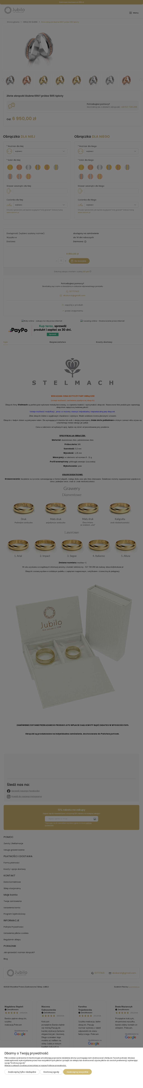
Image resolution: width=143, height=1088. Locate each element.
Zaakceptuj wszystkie (77, 1072)
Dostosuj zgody (51, 1072)
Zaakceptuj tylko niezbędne (22, 1072)
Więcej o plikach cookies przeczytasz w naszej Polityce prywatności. (35, 1065)
